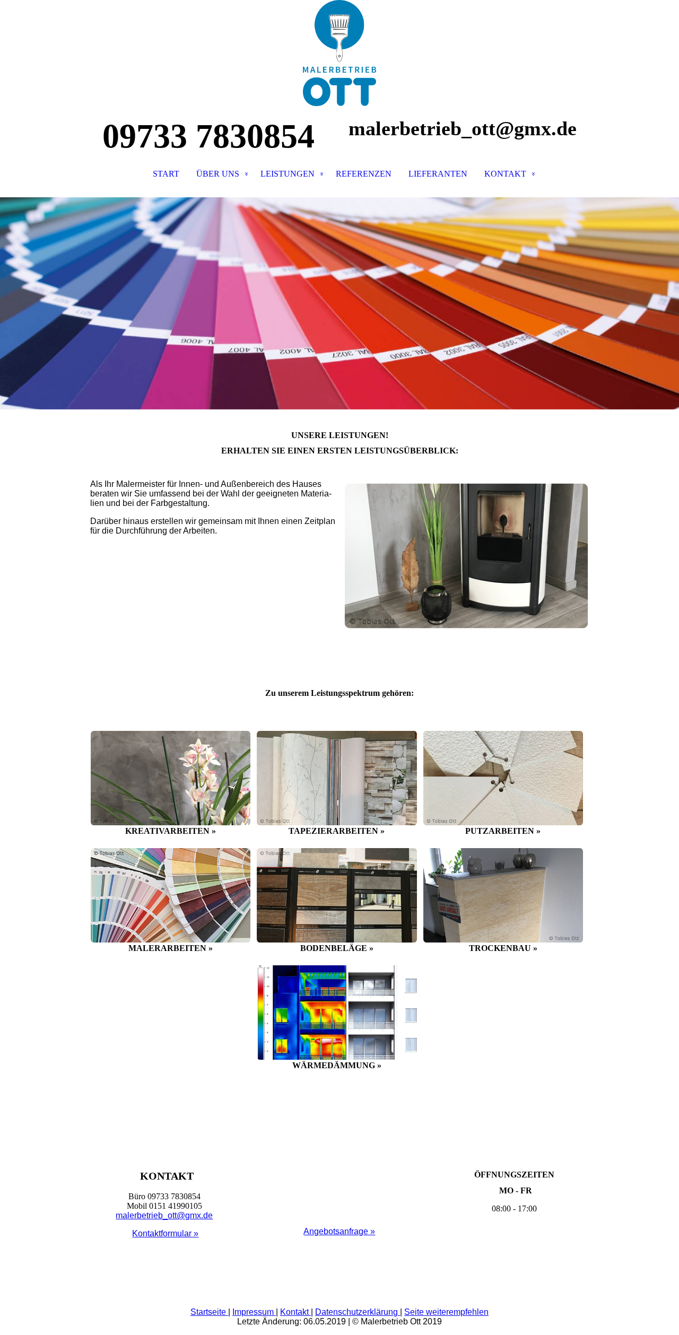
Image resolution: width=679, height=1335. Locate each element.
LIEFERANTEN (437, 173)
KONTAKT (505, 173)
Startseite (209, 1311)
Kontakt (295, 1311)
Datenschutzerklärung (357, 1311)
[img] (339, 53)
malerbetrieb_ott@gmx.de (164, 1215)
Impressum (254, 1311)
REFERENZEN (363, 173)
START (166, 173)
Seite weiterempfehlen (446, 1311)
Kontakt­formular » (165, 1233)
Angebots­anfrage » (339, 1231)
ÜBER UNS (217, 173)
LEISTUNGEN (287, 173)
